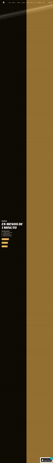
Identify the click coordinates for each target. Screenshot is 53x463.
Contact (18, 2)
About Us (13, 2)
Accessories (39, 2)
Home (10, 2)
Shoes (31, 2)
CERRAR (51, 458)
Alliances (23, 2)
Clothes (27, 2)
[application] (15, 2)
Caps (35, 2)
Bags (43, 2)
